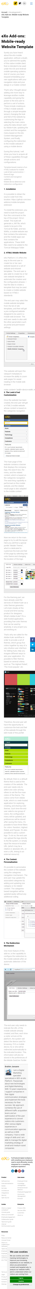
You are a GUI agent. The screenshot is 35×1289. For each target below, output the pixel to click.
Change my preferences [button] (21, 1284)
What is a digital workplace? (6, 1209)
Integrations (5, 1193)
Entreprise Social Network (23, 1188)
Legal (3, 1274)
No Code (4, 1188)
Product (3, 1177)
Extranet (20, 1198)
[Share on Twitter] (32, 644)
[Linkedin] (12, 1171)
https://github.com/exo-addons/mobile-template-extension (17, 202)
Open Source (5, 1198)
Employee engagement (8, 1217)
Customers (21, 1213)
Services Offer (22, 1210)
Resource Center (6, 1238)
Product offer (22, 1208)
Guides (3, 1204)
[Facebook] (22, 1171)
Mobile (3, 1186)
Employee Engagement (24, 1192)
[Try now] (15, 3)
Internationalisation (7, 1183)
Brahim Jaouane (12, 1066)
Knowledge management (22, 1184)
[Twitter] (16, 1171)
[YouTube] (19, 1171)
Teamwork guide (6, 1222)
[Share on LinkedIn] (32, 649)
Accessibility (5, 1279)
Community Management (22, 1195)
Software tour (5, 1181)
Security (3, 1195)
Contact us (4, 1282)
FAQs (3, 1235)
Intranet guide (5, 1212)
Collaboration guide (7, 1219)
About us (20, 1215)
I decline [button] (21, 1281)
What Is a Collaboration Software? (5, 1244)
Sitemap (3, 1284)
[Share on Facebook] (32, 639)
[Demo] (20, 3)
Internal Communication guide (8, 1225)
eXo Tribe (4, 1260)
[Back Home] (4, 4)
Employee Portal (22, 1181)
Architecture (5, 1190)
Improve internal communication (6, 1257)
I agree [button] (21, 1278)
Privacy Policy (5, 1277)
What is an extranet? (7, 1215)
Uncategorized (14, 12)
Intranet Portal (5, 1240)
